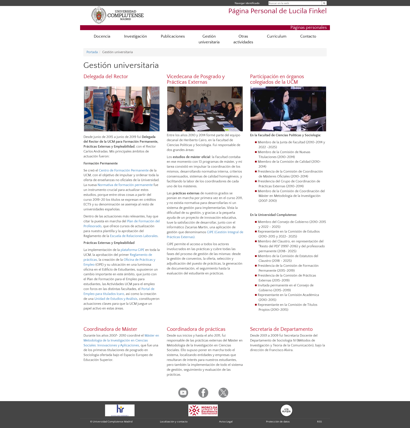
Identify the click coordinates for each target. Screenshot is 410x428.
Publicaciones (173, 36)
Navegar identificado (247, 3)
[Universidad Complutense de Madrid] (117, 15)
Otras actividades (243, 39)
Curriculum (276, 36)
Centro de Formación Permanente (124, 170)
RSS (319, 421)
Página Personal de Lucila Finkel (277, 11)
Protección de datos (278, 421)
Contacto (308, 36)
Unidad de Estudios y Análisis (115, 299)
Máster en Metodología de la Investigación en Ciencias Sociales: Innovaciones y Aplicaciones (121, 340)
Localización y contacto (173, 421)
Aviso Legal (226, 421)
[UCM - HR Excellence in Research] (120, 410)
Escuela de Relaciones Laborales (133, 236)
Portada (92, 52)
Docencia (102, 36)
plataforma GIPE (132, 250)
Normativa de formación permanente (125, 185)
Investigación (135, 36)
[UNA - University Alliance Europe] (286, 410)
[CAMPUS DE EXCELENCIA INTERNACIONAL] (203, 410)
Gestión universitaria (209, 39)
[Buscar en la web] (324, 3)
